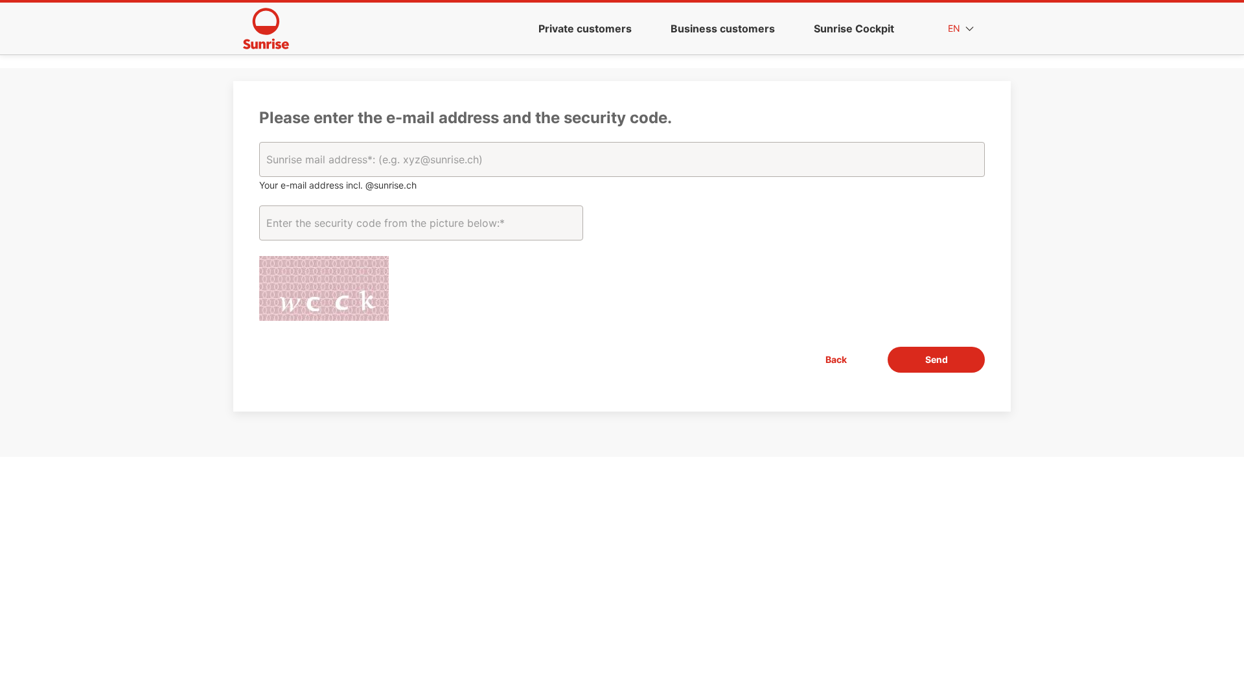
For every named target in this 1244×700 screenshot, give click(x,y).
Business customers (723, 28)
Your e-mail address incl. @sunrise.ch (338, 185)
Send (936, 359)
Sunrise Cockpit (854, 28)
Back (836, 359)
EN (955, 28)
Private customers (585, 28)
